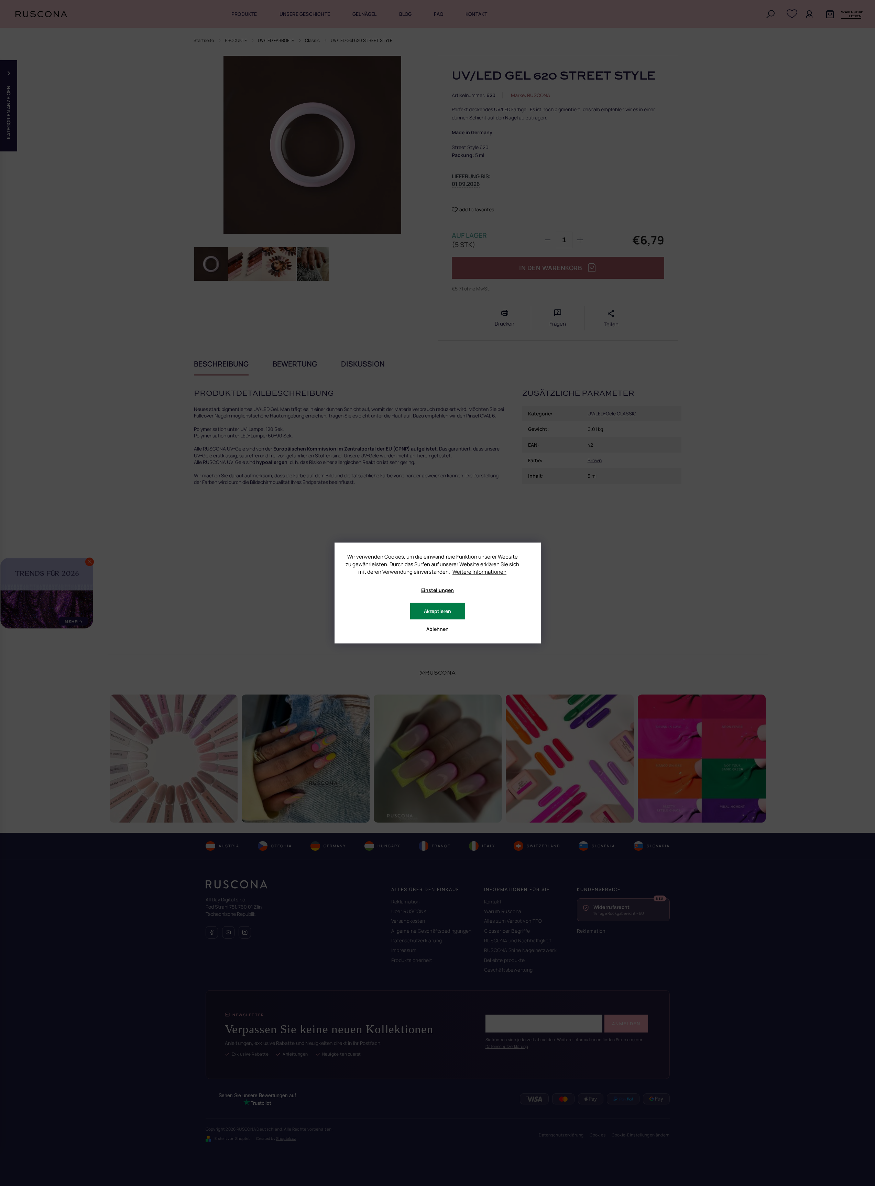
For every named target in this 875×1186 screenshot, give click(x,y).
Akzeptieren (437, 611)
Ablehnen (437, 629)
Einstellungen (437, 590)
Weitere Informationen (479, 571)
